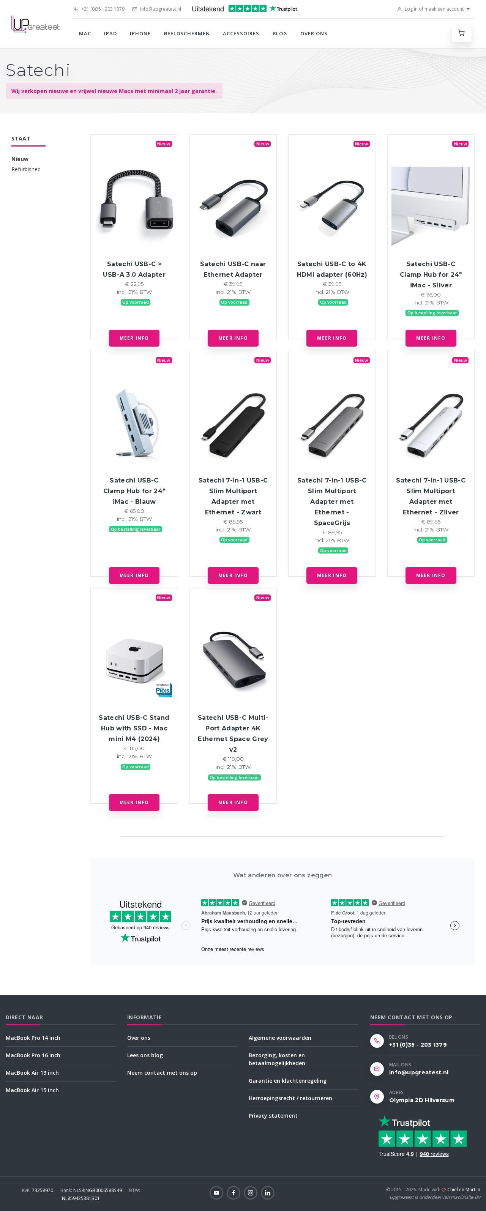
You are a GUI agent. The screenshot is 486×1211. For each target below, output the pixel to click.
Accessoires (241, 33)
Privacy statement (273, 1115)
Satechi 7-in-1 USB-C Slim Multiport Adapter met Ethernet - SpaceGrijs (332, 502)
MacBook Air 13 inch (32, 1072)
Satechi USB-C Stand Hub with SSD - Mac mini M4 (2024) (134, 728)
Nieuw (19, 158)
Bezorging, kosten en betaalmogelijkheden (277, 1059)
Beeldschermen (187, 33)
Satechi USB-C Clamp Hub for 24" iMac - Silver (431, 274)
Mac (85, 33)
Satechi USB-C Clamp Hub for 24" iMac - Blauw (134, 491)
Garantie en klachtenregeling (288, 1080)
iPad (110, 33)
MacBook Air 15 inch (32, 1090)
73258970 (38, 1190)
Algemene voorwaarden (280, 1037)
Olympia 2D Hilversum (421, 1100)
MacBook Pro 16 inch (33, 1055)
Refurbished (26, 169)
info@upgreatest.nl (160, 9)
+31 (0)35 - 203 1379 (102, 9)
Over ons (314, 33)
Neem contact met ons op (162, 1072)
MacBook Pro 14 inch (33, 1037)
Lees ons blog (145, 1055)
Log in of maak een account (434, 9)
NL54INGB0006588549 (91, 1190)
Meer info (134, 338)
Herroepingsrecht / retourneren (290, 1098)
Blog (280, 33)
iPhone (140, 33)
